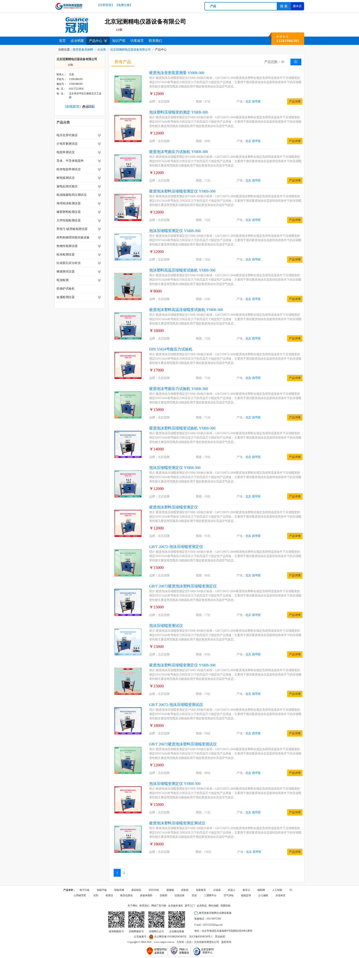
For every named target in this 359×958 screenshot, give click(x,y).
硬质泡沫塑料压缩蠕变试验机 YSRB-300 (182, 428)
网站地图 (214, 905)
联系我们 (155, 40)
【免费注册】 (124, 5)
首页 (62, 40)
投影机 (185, 890)
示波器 (217, 890)
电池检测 (63, 280)
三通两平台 (210, 895)
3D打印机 (154, 890)
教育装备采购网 (83, 49)
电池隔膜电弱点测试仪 (72, 194)
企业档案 (77, 40)
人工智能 (277, 890)
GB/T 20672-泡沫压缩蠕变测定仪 (176, 547)
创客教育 (201, 890)
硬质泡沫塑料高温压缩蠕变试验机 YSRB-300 (186, 310)
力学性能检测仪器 (69, 220)
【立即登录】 (105, 5)
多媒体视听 (146, 895)
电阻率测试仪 (66, 152)
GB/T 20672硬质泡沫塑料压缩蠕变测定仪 (183, 586)
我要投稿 (225, 905)
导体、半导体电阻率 (70, 160)
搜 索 (284, 6)
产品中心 (95, 41)
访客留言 (137, 40)
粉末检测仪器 (66, 254)
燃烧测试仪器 (66, 271)
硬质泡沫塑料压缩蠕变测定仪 (173, 507)
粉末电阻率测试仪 (69, 169)
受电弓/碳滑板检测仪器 (72, 229)
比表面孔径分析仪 (69, 263)
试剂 (95, 895)
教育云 (246, 890)
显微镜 (170, 890)
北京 (248, 101)
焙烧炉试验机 (66, 288)
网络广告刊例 (158, 905)
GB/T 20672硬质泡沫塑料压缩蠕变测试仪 (183, 744)
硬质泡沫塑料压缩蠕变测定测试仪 (177, 823)
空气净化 (229, 895)
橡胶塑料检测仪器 (69, 211)
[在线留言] (72, 106)
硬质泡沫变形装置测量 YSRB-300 (176, 73)
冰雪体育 (280, 895)
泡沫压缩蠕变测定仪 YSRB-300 (174, 231)
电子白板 (85, 890)
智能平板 (102, 890)
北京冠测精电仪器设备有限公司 (130, 49)
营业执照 (220, 936)
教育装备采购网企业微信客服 (214, 912)
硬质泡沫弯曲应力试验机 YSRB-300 (178, 152)
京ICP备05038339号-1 (201, 936)
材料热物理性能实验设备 (73, 237)
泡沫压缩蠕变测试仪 (166, 626)
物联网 (261, 890)
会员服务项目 (175, 905)
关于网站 (133, 905)
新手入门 (190, 905)
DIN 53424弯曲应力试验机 (170, 349)
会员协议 (202, 905)
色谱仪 (109, 895)
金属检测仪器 (66, 297)
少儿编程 (263, 895)
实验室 (163, 895)
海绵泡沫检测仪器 (69, 203)
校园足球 (246, 895)
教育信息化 (126, 895)
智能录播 (119, 890)
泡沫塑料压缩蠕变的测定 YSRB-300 (178, 112)
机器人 (231, 890)
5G (291, 890)
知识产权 (118, 40)
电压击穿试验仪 (67, 135)
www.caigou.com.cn (164, 942)
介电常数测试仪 (67, 143)
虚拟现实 (136, 890)
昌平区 (256, 101)
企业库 (101, 49)
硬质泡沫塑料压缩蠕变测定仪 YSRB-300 (182, 191)
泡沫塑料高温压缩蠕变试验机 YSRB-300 (182, 270)
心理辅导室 (80, 895)
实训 (194, 895)
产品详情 (295, 101)
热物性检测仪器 (67, 246)
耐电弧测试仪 (66, 177)
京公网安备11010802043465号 (170, 936)
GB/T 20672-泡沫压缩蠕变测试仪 (176, 705)
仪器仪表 (179, 895)
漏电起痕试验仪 (67, 186)
